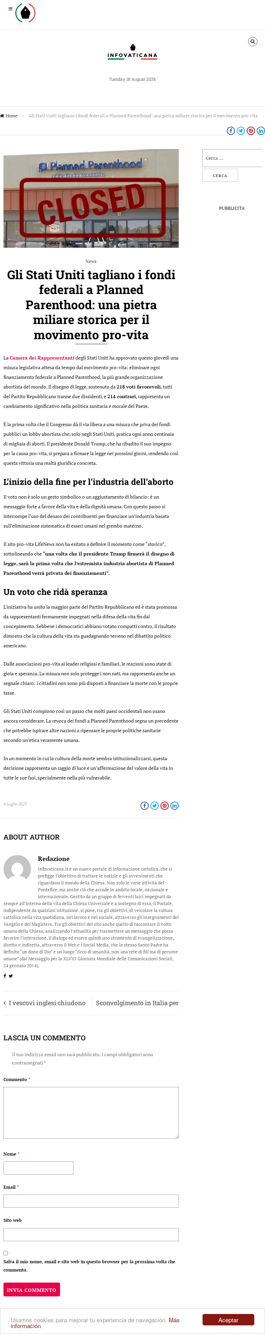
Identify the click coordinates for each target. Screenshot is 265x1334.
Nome (11, 1154)
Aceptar (228, 1319)
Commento (16, 1079)
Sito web (12, 1220)
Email (11, 1187)
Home (12, 115)
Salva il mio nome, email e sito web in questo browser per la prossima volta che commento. (89, 1265)
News (91, 261)
